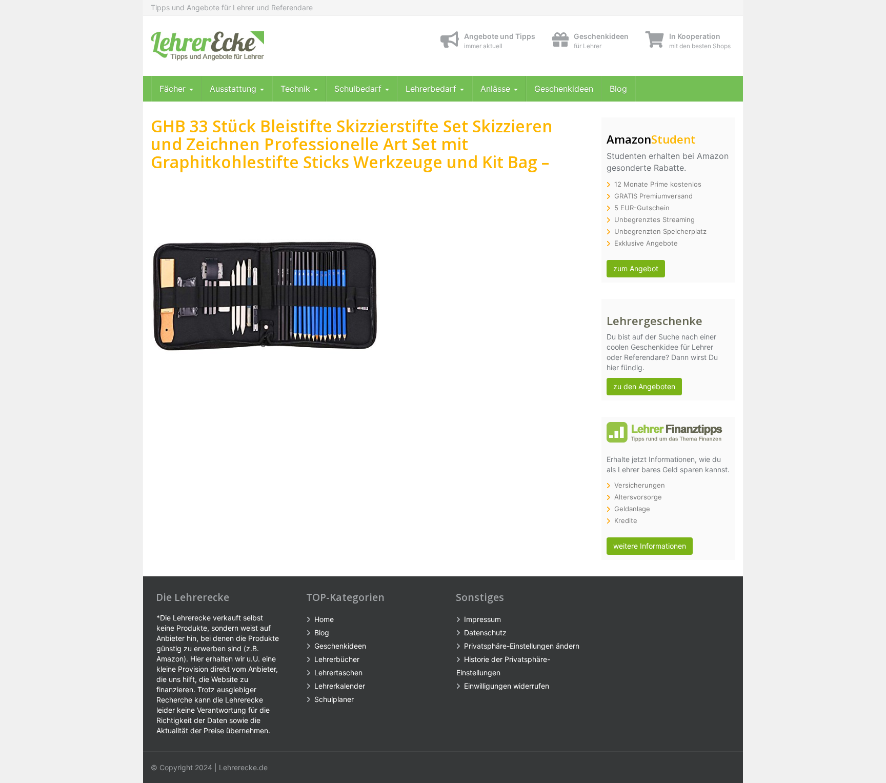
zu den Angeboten (644, 386)
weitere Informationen (649, 545)
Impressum (482, 619)
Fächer (173, 89)
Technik (296, 89)
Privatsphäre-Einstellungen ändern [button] (521, 645)
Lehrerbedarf (432, 89)
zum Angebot (635, 268)
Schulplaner (334, 699)
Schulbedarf (359, 89)
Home (324, 619)
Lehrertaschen (338, 672)
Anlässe (496, 89)
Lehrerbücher (336, 659)
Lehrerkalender (339, 685)
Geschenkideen (563, 89)
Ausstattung (234, 89)
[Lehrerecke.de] (243, 46)
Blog (618, 89)
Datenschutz (485, 632)
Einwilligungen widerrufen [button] (506, 685)
